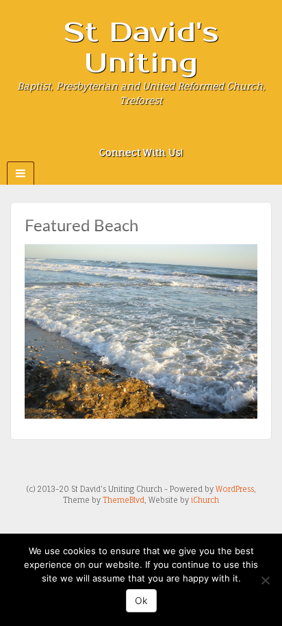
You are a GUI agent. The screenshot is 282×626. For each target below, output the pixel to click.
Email (104, 133)
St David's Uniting (141, 48)
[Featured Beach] (141, 331)
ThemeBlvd (123, 500)
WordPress (235, 489)
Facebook (122, 133)
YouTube (178, 133)
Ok (141, 600)
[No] (265, 580)
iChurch (205, 500)
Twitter (159, 133)
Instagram (141, 133)
